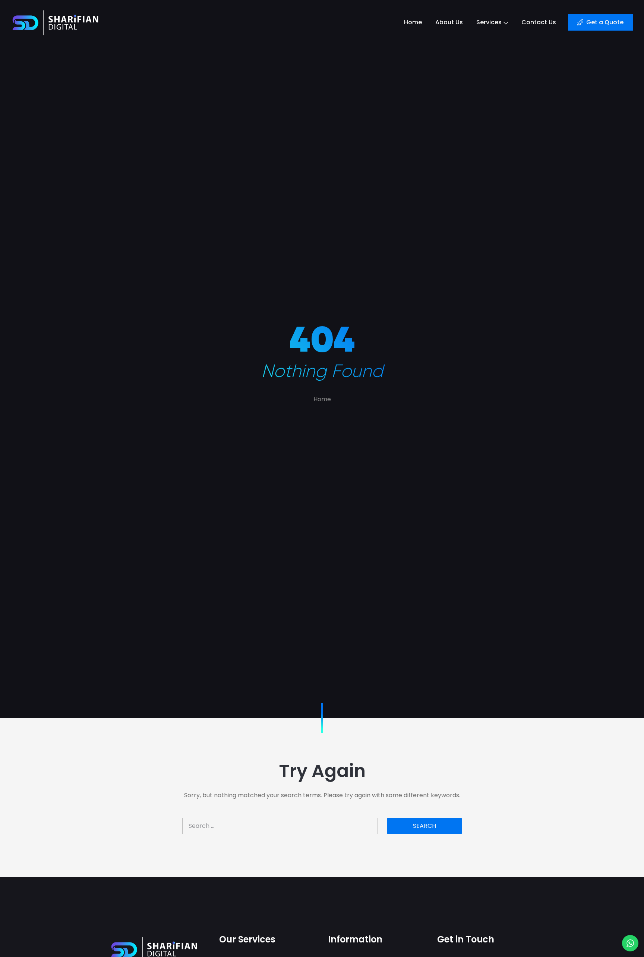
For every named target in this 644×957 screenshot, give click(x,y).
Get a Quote (605, 22)
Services (489, 22)
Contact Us (538, 22)
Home (413, 22)
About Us (449, 22)
